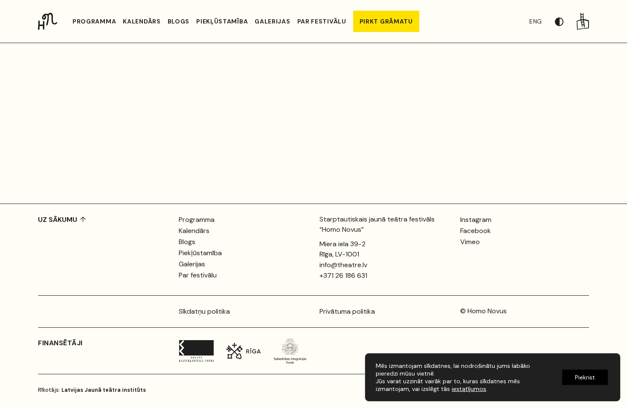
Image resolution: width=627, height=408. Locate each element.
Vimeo (470, 241)
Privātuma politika (347, 311)
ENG (535, 21)
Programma (94, 21)
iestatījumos (469, 389)
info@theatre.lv (343, 264)
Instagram (475, 219)
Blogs (179, 21)
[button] (565, 21)
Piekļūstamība (222, 21)
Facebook (475, 230)
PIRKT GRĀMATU (386, 21)
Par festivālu (321, 21)
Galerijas (272, 21)
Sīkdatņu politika (204, 311)
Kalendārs (141, 21)
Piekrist (585, 377)
